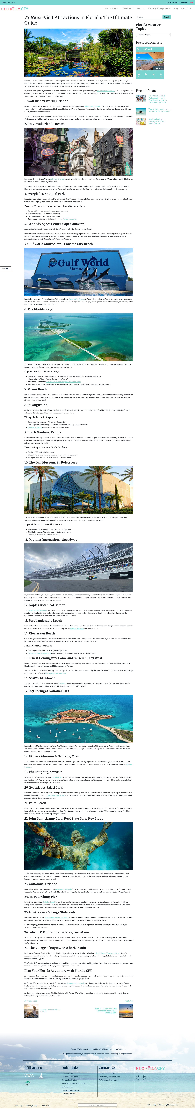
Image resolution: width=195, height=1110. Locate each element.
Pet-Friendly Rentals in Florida (73, 1083)
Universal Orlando (57, 179)
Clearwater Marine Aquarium (39, 653)
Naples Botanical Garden (37, 610)
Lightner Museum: (35, 427)
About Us (185, 8)
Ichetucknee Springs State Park (57, 917)
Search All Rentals (68, 1093)
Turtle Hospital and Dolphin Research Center (63, 382)
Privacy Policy (31, 1106)
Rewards (141, 8)
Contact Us (45, 1106)
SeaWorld (63, 683)
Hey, (5, 268)
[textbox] (97, 1105)
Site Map (18, 1106)
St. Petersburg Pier (50, 902)
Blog (176, 8)
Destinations (111, 8)
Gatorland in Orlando (63, 889)
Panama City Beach (76, 299)
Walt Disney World (92, 106)
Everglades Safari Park (55, 795)
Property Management (158, 8)
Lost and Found (67, 1087)
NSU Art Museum (77, 628)
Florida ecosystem (70, 219)
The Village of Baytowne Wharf (108, 953)
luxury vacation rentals (76, 983)
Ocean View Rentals (69, 1080)
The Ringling (56, 777)
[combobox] (97, 1105)
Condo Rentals (67, 1073)
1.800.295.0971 (8, 2)
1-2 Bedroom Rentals (70, 1076)
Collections (127, 8)
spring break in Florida (105, 91)
